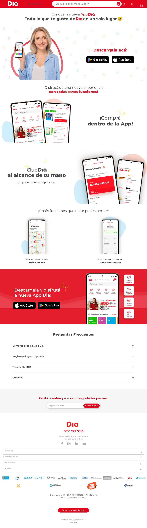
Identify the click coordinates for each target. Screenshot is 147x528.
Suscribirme (91, 405)
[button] (73, 346)
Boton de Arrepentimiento (73, 510)
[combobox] (87, 4)
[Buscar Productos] (118, 4)
